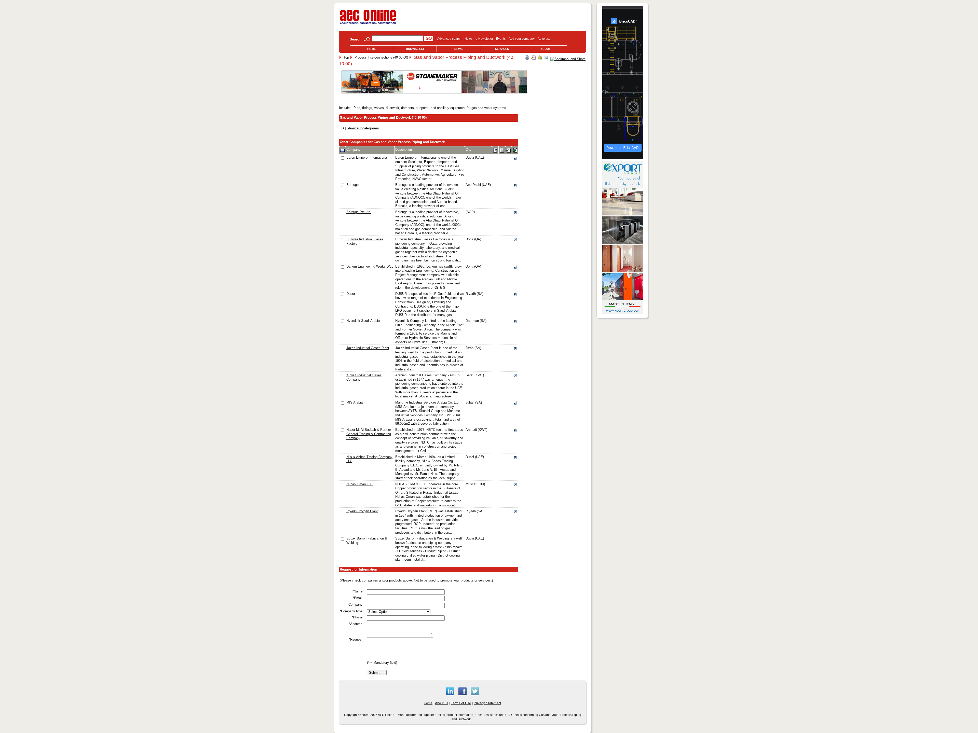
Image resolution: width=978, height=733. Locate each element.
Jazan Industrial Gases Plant (367, 348)
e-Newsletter (484, 38)
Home (371, 48)
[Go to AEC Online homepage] (368, 24)
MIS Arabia (354, 402)
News (468, 38)
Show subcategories (363, 128)
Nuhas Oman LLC (359, 484)
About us (441, 703)
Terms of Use (461, 703)
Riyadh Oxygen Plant (362, 511)
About (545, 48)
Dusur (350, 294)
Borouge (352, 185)
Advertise (544, 38)
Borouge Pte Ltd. (358, 212)
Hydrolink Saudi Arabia (363, 321)
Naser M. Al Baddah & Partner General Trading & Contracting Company (368, 434)
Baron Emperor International (367, 157)
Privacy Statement (487, 703)
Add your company (522, 38)
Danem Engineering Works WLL (369, 266)
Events (501, 38)
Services (502, 48)
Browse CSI (415, 48)
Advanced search (449, 38)
